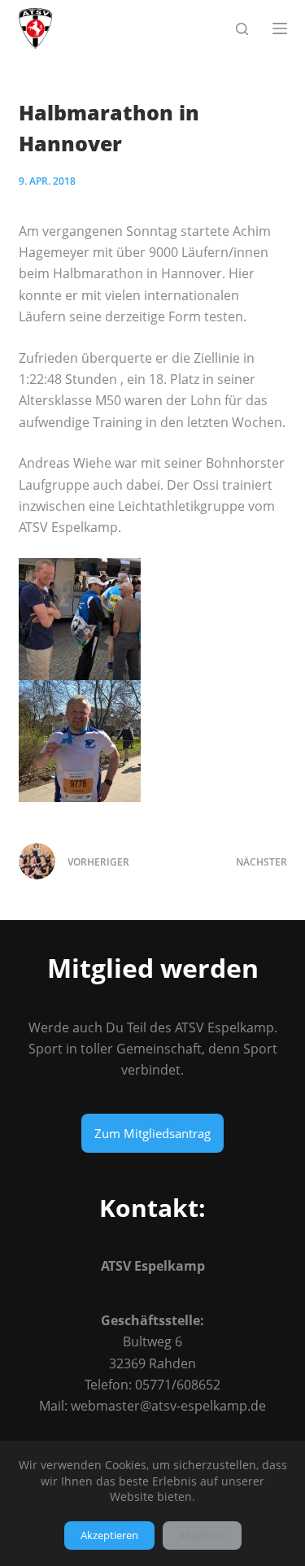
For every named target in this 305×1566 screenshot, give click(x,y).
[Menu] (279, 28)
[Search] (242, 29)
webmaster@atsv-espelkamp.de (168, 1406)
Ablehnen (202, 1535)
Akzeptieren (109, 1535)
